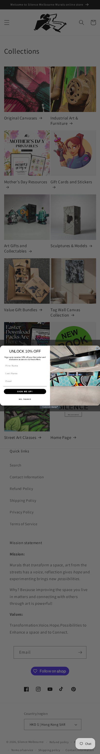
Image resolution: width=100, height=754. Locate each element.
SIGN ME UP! (25, 391)
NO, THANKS (25, 399)
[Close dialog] (97, 348)
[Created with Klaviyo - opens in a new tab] (50, 406)
